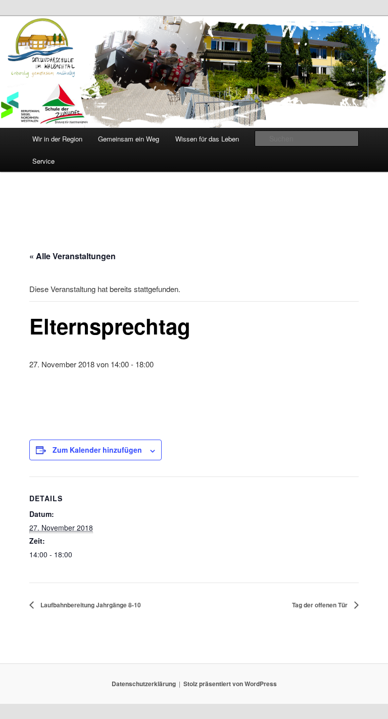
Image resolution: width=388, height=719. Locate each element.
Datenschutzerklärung (144, 683)
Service (43, 161)
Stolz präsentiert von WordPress (230, 683)
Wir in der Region (57, 138)
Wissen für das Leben (207, 138)
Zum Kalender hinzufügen (97, 450)
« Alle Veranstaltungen (72, 256)
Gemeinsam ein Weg (128, 138)
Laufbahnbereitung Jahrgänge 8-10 (90, 604)
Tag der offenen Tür (320, 604)
